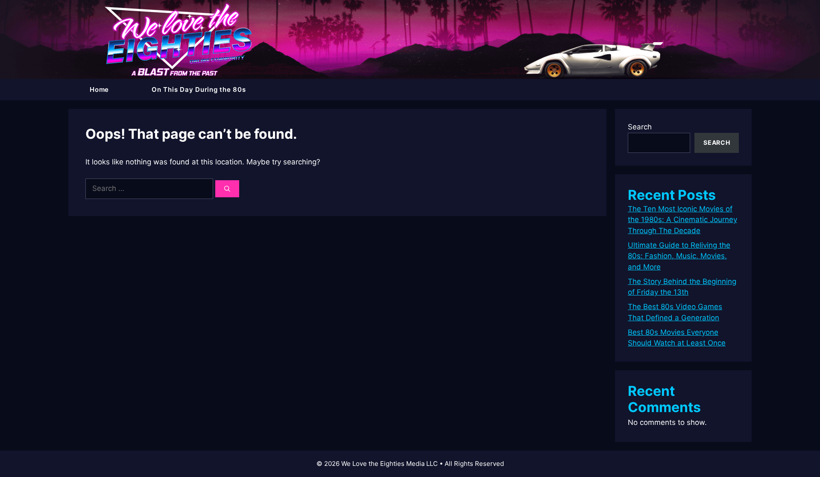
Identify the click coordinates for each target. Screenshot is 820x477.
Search (640, 127)
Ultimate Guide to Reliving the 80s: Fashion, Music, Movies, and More (679, 256)
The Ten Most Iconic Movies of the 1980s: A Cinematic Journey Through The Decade (682, 220)
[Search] (227, 188)
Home (99, 89)
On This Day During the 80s (199, 89)
